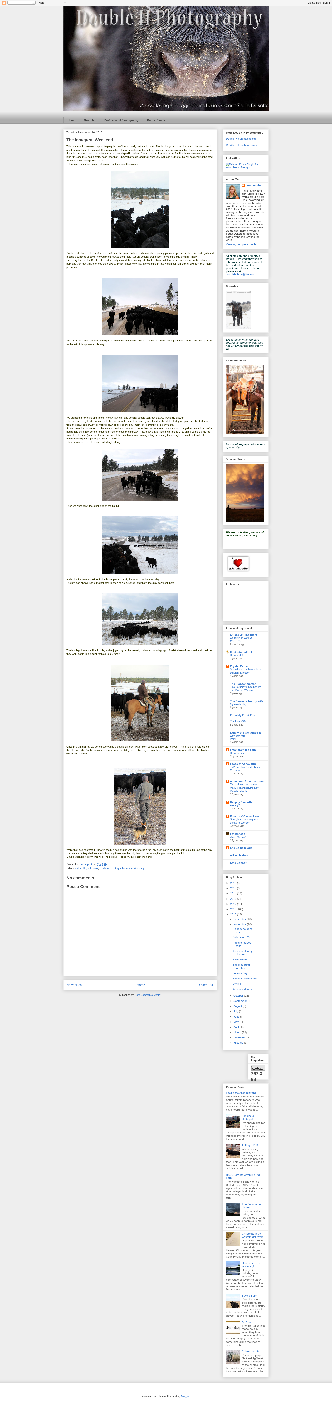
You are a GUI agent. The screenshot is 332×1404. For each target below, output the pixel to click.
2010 (233, 914)
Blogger (185, 1396)
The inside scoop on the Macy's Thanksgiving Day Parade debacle (244, 788)
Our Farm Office (239, 721)
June (236, 1016)
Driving (237, 983)
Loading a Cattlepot (248, 1117)
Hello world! (236, 655)
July (236, 1011)
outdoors (104, 868)
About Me (89, 120)
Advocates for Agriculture (247, 781)
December (240, 918)
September (240, 1000)
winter (129, 868)
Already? (235, 805)
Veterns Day (240, 973)
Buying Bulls (249, 1295)
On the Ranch (156, 120)
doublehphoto (255, 185)
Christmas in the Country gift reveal (253, 1235)
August (238, 1006)
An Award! (248, 1321)
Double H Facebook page (241, 144)
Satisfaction (240, 959)
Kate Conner (238, 862)
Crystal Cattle (239, 666)
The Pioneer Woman (243, 683)
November (240, 924)
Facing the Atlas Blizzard (241, 1092)
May (236, 1021)
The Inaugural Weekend (241, 966)
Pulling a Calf (250, 1145)
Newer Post (74, 985)
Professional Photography (121, 120)
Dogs (86, 868)
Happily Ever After (241, 802)
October (238, 995)
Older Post (206, 985)
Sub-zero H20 (241, 937)
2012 (233, 904)
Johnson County (242, 988)
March (237, 1032)
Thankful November (245, 978)
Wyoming (139, 868)
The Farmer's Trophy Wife (246, 701)
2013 (233, 898)
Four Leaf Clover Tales (245, 816)
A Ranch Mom (239, 855)
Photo (233, 738)
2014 (233, 893)
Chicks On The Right (243, 634)
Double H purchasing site (241, 138)
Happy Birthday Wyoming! (251, 1264)
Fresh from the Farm (243, 749)
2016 (233, 883)
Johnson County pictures (242, 953)
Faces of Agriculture (243, 763)
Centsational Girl (241, 652)
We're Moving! (238, 837)
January (238, 1042)
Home (71, 120)
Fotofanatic (237, 833)
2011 (233, 909)
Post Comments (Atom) (148, 995)
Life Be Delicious (241, 847)
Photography (118, 868)
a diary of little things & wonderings (245, 734)
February (239, 1037)
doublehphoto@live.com (240, 274)
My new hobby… (239, 704)
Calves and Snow (252, 1351)
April (236, 1026)
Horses (94, 868)
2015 (233, 888)
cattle (78, 868)
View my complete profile (241, 244)
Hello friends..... (239, 753)
